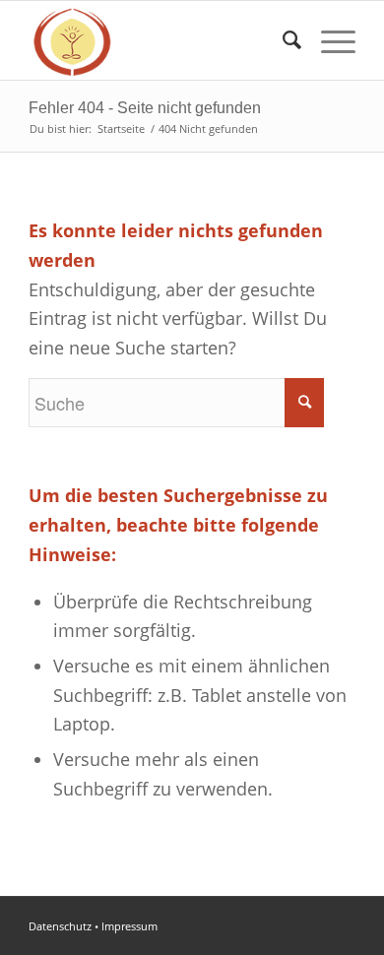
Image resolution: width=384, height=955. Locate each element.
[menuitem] (282, 40)
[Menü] (328, 40)
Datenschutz (60, 926)
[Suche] (282, 40)
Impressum (129, 926)
